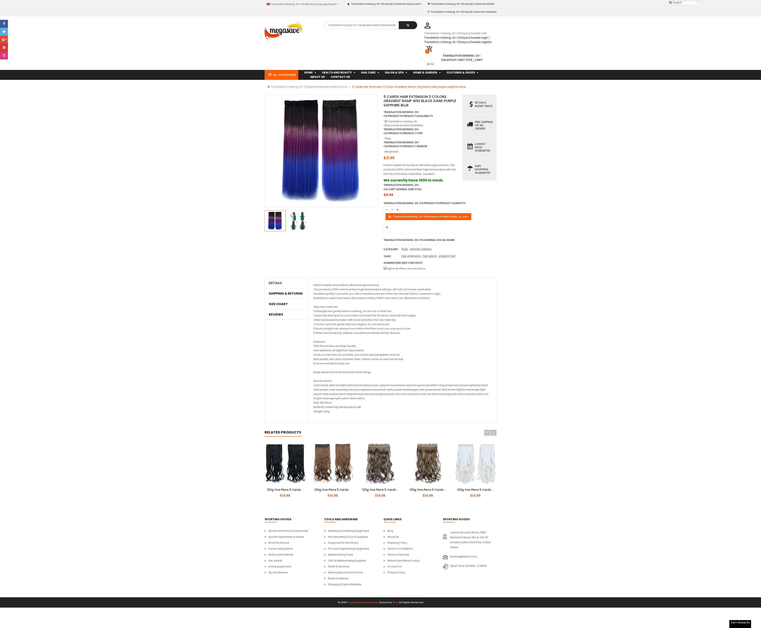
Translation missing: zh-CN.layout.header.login (456, 38)
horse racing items (281, 549)
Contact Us (394, 566)
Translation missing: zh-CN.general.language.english (303, 4)
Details (275, 283)
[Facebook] (4, 24)
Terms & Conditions (400, 549)
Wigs (404, 249)
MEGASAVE (392, 152)
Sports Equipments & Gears (286, 537)
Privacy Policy (396, 572)
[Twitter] (4, 32)
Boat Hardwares (279, 543)
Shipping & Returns (286, 293)
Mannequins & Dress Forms (345, 572)
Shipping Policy (397, 543)
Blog (390, 531)
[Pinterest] (4, 48)
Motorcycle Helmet (281, 554)
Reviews (276, 314)
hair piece (430, 256)
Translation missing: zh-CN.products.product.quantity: (424, 203)
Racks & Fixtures (338, 578)
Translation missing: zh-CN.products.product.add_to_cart (288, 487)
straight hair (447, 256)
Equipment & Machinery (343, 543)
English (677, 2)
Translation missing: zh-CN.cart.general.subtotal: (402, 187)
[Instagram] (4, 55)
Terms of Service (398, 554)
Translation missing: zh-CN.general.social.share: (419, 240)
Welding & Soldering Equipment (348, 531)
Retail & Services (338, 566)
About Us (393, 537)
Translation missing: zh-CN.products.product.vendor (405, 144)
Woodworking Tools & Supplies (348, 537)
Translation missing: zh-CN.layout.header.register (458, 42)
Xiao (395, 602)
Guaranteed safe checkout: (403, 263)
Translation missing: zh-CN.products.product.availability (408, 114)
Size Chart (278, 304)
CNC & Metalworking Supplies (347, 560)
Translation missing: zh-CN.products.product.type (403, 131)
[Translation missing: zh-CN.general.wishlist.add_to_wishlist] (386, 227)
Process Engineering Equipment (348, 549)
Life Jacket (275, 560)
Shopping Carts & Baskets (344, 584)
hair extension (411, 256)
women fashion (421, 249)
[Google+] (4, 40)
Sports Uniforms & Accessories (288, 531)
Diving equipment (280, 566)
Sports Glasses (278, 572)
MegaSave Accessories (362, 602)
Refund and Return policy (403, 560)
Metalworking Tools (340, 554)
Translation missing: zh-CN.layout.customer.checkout (463, 11)
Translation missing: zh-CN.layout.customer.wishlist (462, 4)
